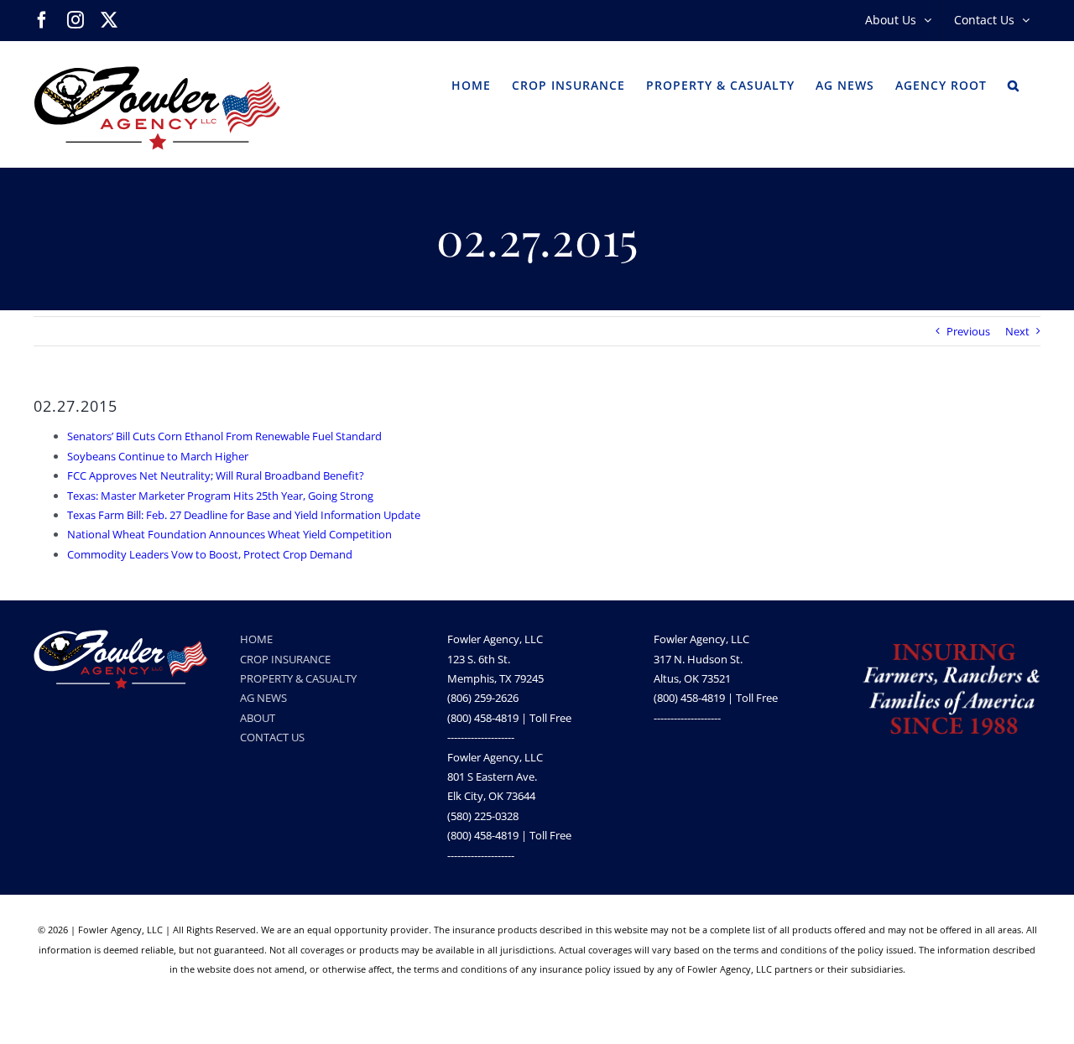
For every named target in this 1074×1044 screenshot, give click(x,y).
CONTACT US (272, 737)
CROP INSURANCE (285, 659)
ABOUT (257, 717)
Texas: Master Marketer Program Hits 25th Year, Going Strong (220, 495)
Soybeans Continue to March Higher (157, 456)
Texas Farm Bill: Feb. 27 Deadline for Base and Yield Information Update (243, 514)
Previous (968, 331)
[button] (1013, 84)
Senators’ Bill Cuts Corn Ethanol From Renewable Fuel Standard (224, 436)
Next (1017, 331)
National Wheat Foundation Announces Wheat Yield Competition (229, 534)
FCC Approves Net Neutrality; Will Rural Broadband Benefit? (215, 475)
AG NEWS (263, 697)
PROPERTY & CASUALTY (298, 678)
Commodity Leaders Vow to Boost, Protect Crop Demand (209, 554)
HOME (256, 639)
